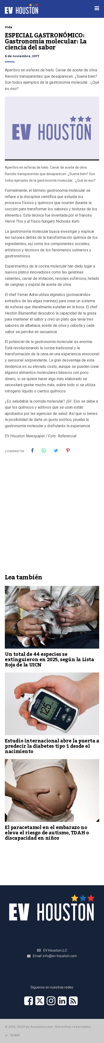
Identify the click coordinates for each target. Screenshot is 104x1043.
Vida (8, 27)
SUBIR (15, 1035)
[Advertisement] (52, 517)
